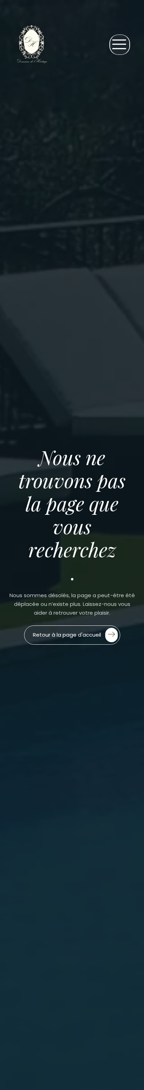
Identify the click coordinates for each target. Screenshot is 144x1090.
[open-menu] (119, 45)
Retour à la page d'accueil (67, 634)
